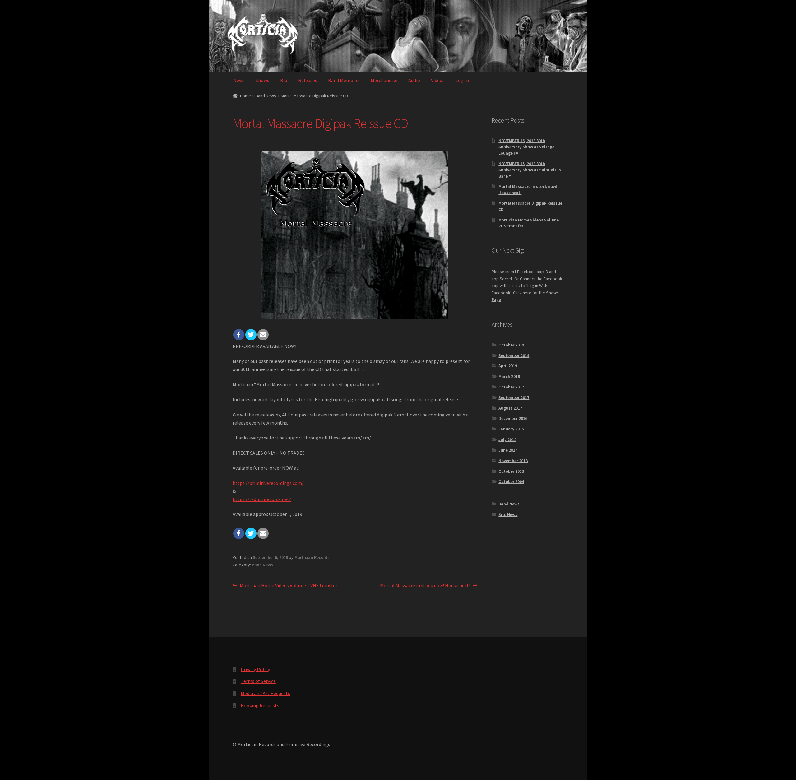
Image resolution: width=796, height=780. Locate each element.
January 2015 (511, 429)
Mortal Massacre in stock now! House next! (425, 586)
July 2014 (507, 439)
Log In (462, 80)
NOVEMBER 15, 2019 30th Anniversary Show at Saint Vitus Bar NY (529, 170)
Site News (507, 514)
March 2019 (509, 376)
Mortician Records (312, 557)
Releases (307, 80)
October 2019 (511, 345)
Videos (438, 80)
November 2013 (513, 460)
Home (245, 96)
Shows (262, 80)
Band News (266, 96)
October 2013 (511, 471)
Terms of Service (258, 681)
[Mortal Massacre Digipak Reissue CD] (355, 235)
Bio (283, 80)
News (239, 80)
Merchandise (384, 80)
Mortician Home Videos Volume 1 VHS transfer (288, 586)
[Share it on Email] (263, 334)
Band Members (344, 80)
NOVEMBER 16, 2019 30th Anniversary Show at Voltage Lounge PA (526, 147)
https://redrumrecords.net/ (262, 499)
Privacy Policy (255, 669)
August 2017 (510, 408)
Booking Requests (260, 705)
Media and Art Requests (265, 693)
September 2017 (513, 397)
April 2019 (507, 366)
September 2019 (513, 355)
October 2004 (511, 481)
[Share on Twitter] (251, 334)
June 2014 (507, 450)
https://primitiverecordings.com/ (268, 483)
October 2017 (511, 387)
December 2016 (512, 418)
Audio (414, 80)
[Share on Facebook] (238, 334)
